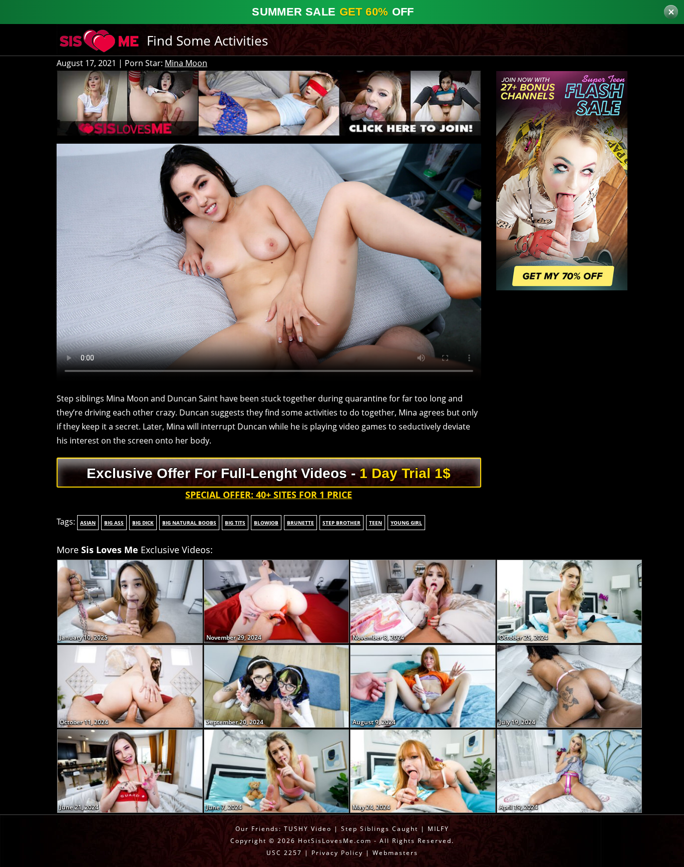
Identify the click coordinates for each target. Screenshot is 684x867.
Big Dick (143, 522)
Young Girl (406, 522)
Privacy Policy (337, 852)
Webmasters (395, 852)
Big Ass (114, 522)
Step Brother (341, 522)
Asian (88, 522)
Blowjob (266, 522)
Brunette (300, 522)
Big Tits (235, 522)
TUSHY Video (307, 828)
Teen (375, 522)
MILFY (438, 828)
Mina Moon (186, 63)
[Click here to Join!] (269, 102)
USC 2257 (284, 852)
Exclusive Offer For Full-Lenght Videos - (269, 473)
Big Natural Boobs (189, 522)
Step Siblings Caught (379, 828)
